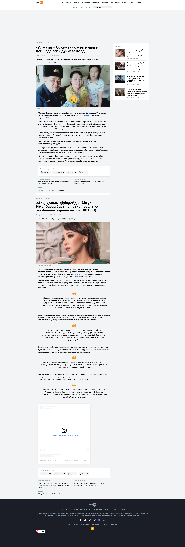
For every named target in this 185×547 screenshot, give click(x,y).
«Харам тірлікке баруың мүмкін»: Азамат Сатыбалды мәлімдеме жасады (89, 484)
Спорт (139, 2)
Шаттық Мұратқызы (42, 55)
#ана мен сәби (60, 190)
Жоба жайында (73, 524)
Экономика (86, 2)
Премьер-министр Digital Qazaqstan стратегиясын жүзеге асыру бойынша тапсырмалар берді (135, 66)
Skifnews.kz (86, 115)
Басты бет (39, 42)
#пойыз (40, 190)
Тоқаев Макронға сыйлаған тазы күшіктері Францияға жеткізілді (53, 183)
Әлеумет (105, 2)
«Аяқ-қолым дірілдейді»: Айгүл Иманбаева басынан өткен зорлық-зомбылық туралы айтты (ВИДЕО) (136, 53)
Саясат (76, 2)
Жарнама (114, 524)
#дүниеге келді (49, 190)
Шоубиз (131, 2)
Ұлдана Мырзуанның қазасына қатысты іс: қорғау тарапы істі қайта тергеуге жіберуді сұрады (137, 92)
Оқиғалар (95, 2)
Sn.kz (76, 276)
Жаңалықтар (67, 2)
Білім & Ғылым (120, 2)
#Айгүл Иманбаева (44, 494)
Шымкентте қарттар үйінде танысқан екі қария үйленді (89, 183)
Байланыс (105, 524)
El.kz (48, 118)
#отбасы (54, 494)
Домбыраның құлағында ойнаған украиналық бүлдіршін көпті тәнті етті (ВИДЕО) (135, 79)
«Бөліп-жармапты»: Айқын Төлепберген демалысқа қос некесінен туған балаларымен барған (54, 485)
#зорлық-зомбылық (65, 494)
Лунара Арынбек (41, 215)
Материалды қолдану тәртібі (90, 524)
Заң (111, 2)
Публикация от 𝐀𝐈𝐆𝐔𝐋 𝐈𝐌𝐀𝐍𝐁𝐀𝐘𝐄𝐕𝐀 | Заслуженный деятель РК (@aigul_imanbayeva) (67, 460)
